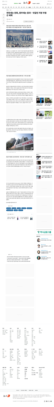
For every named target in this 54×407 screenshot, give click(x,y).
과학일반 (33, 358)
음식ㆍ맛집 (4, 384)
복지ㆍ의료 (40, 351)
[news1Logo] (6, 395)
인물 (10, 339)
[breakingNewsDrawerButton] (4, 1)
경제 (18, 328)
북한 (3, 349)
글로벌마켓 (33, 370)
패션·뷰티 (18, 360)
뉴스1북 (40, 375)
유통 (17, 357)
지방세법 (15, 210)
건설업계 (25, 356)
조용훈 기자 (10, 19)
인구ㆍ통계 (19, 334)
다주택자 (18, 208)
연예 (37, 96)
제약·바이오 (41, 352)
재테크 (11, 358)
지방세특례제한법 (10, 210)
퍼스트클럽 (40, 377)
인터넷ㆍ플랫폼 (34, 351)
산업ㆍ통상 (19, 332)
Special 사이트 (42, 367)
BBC (32, 369)
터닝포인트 (40, 374)
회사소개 (17, 390)
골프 (17, 377)
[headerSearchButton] (6, 1)
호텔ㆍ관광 (19, 362)
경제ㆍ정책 (19, 330)
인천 (32, 334)
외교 (39, 328)
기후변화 (25, 339)
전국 (32, 328)
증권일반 (11, 356)
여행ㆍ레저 (4, 378)
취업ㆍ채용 (19, 364)
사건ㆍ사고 (11, 330)
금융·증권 (11, 349)
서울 (32, 331)
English (34, 3)
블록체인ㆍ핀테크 (12, 360)
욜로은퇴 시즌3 (43, 244)
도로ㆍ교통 (4, 381)
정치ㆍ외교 (4, 351)
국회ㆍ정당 (4, 331)
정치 (3, 328)
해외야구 (18, 370)
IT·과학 (33, 349)
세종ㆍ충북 (33, 336)
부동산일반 (26, 351)
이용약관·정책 (31, 390)
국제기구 (25, 340)
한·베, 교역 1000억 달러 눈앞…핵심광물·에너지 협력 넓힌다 (24, 218)
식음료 (18, 361)
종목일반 (18, 378)
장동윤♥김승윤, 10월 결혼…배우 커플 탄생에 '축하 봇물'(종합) (43, 62)
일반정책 (25, 352)
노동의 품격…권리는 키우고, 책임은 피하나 (46, 258)
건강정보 (4, 377)
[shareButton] (4, 14)
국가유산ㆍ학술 (5, 373)
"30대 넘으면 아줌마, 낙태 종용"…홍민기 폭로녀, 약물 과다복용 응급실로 (47, 177)
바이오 (40, 349)
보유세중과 (24, 208)
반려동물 (4, 382)
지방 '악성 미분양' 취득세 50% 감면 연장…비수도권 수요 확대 (18, 256)
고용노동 (18, 335)
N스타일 (11, 377)
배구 (17, 374)
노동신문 (37, 3)
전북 (32, 339)
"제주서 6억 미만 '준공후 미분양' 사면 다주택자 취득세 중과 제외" (18, 261)
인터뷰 (11, 375)
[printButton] (4, 23)
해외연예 (11, 374)
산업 (18, 349)
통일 (39, 331)
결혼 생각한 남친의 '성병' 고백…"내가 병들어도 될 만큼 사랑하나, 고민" (47, 172)
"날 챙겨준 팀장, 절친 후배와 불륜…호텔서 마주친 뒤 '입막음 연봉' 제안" (47, 163)
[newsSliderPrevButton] (48, 39)
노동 (10, 335)
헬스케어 (40, 353)
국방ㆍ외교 (40, 330)
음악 (10, 373)
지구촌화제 (26, 343)
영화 (10, 371)
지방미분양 (8, 208)
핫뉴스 (37, 154)
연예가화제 (11, 369)
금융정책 (11, 352)
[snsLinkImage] (44, 401)
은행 (10, 353)
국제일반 (25, 344)
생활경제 (18, 358)
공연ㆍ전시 (4, 369)
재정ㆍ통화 (19, 331)
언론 (3, 375)
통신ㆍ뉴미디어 (34, 352)
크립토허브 (16, 3)
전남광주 (33, 340)
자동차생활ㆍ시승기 (6, 383)
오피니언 (38, 236)
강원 (32, 335)
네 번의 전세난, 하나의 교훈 (46, 240)
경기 (32, 332)
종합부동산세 (29, 208)
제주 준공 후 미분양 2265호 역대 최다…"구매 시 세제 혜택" (17, 259)
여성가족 (11, 340)
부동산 (7, 10)
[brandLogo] (27, 3)
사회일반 (11, 341)
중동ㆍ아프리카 (26, 335)
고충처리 (36, 390)
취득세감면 (14, 208)
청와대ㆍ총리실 (5, 330)
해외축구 (18, 373)
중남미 (25, 336)
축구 (17, 371)
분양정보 (25, 353)
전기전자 (18, 353)
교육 (10, 332)
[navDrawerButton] (3, 1)
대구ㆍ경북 (33, 341)
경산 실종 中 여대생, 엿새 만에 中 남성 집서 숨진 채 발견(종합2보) (43, 52)
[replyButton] (4, 17)
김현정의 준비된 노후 (44, 250)
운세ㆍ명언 (4, 379)
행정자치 (33, 330)
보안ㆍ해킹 (33, 356)
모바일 (33, 353)
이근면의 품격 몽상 (44, 256)
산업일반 (18, 351)
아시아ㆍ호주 (26, 332)
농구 (17, 375)
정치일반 (4, 334)
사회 (10, 328)
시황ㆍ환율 (11, 357)
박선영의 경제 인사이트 (44, 238)
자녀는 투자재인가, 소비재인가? (46, 246)
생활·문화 (4, 367)
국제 (25, 328)
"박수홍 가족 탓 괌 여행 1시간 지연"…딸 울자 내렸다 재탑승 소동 (43, 47)
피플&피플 (26, 341)
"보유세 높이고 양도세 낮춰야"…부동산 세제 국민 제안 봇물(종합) (18, 258)
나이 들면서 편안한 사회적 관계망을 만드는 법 (46, 252)
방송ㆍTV (11, 370)
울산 (32, 344)
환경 (10, 336)
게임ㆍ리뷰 (33, 357)
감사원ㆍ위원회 (5, 332)
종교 (3, 371)
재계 (17, 352)
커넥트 (49, 1)
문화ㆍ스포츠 (5, 356)
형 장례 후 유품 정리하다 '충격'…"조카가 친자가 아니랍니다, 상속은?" (47, 158)
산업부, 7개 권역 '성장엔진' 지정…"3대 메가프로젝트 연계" (11, 218)
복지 (10, 334)
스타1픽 (40, 371)
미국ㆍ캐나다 (26, 331)
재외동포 (40, 332)
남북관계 (4, 357)
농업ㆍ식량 (19, 336)
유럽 (25, 334)
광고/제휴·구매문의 (24, 390)
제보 (51, 1)
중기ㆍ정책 (19, 356)
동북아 (25, 330)
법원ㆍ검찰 (11, 331)
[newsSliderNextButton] (51, 39)
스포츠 (37, 109)
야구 (17, 369)
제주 (32, 345)
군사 (3, 352)
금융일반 (11, 351)
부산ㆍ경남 (33, 343)
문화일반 (4, 374)
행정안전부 (21, 210)
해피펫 (20, 3)
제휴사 (33, 367)
